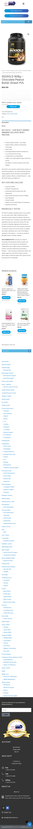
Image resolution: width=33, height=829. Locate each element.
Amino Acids (7, 446)
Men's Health (5, 550)
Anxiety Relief (7, 632)
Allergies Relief (8, 637)
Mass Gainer (7, 591)
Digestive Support (9, 489)
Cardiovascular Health (8, 390)
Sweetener (7, 481)
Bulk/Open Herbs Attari (10, 662)
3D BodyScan (7, 607)
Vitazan (6, 585)
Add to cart (13, 106)
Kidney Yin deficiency (10, 665)
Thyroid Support (6, 654)
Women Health (6, 682)
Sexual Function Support (10, 552)
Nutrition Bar (7, 478)
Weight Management (9, 679)
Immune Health (6, 510)
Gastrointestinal (6, 484)
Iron (5, 459)
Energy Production (9, 451)
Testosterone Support (10, 555)
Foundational (5, 443)
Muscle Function (8, 560)
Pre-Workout (7, 437)
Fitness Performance (8, 408)
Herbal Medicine (8, 659)
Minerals (6, 462)
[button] (23, 3)
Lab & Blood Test (8, 610)
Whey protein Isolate (16, 70)
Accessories (5, 361)
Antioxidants (7, 449)
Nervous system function (11, 387)
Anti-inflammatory (9, 512)
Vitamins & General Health (11, 467)
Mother (6, 690)
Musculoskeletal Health (8, 558)
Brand (3, 126)
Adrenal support (6, 364)
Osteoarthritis (5, 563)
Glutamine (6, 427)
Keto (3, 529)
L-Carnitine (7, 429)
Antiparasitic (7, 520)
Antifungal (6, 515)
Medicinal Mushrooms (10, 523)
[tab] (16, 122)
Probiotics (6, 492)
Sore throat (7, 645)
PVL (3, 117)
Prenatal (6, 693)
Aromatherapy (6, 367)
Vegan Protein (7, 596)
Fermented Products (9, 473)
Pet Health (5, 574)
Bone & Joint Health (7, 381)
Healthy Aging (6, 498)
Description (5, 122)
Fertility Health (6, 405)
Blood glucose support (10, 375)
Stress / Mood (6, 624)
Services (4, 605)
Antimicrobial (7, 518)
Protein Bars (7, 594)
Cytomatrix (7, 580)
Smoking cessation (9, 540)
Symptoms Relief (6, 635)
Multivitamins (7, 465)
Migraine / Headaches (10, 648)
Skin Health (5, 616)
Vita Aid (6, 583)
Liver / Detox (5, 535)
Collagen (6, 571)
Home (3, 70)
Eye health (5, 402)
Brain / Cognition (6, 384)
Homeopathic (5, 504)
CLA (5, 421)
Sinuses (6, 643)
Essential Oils (7, 370)
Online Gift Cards (8, 613)
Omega (6, 456)
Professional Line (6, 577)
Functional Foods (6, 470)
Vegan (3, 671)
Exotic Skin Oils (8, 618)
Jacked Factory (6, 526)
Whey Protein (7, 599)
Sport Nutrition (8, 413)
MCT (5, 532)
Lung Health (5, 538)
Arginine (6, 416)
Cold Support (7, 640)
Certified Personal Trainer (9, 393)
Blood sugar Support (7, 373)
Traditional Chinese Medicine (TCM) (12, 657)
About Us (6, 786)
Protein (8, 70)
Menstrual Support (9, 687)
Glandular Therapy (7, 495)
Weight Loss (5, 674)
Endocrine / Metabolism (10, 676)
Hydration (6, 411)
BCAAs (5, 418)
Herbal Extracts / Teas (8, 501)
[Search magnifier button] (29, 350)
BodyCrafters (16, 827)
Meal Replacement (7, 546)
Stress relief (7, 630)
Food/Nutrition (6, 440)
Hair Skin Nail (7, 569)
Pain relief (6, 651)
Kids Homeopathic (9, 507)
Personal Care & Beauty (8, 566)
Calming (6, 627)
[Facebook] (7, 808)
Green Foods (7, 476)
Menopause (7, 684)
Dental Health (6, 399)
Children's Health (6, 396)
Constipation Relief (9, 487)
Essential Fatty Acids (9, 454)
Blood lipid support (9, 378)
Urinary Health (6, 668)
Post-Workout (7, 434)
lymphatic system (7, 543)
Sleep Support (6, 621)
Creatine (6, 424)
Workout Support (8, 432)
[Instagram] (3, 808)
